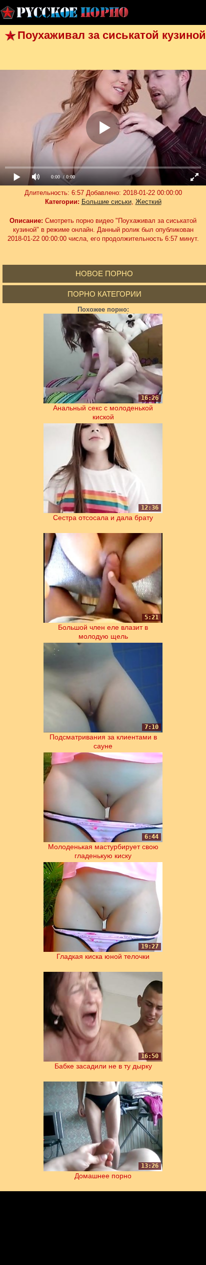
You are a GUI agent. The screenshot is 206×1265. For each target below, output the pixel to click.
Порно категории (105, 294)
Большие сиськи (107, 201)
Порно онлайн (65, 12)
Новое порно (104, 273)
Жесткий (149, 201)
